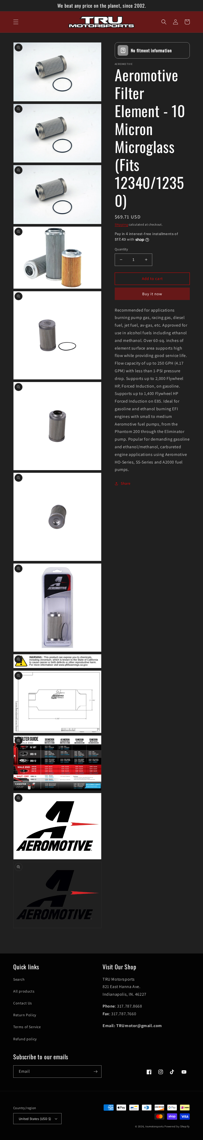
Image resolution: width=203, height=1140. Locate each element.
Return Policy (24, 1015)
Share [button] (126, 483)
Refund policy (25, 1039)
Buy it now (152, 293)
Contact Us (22, 1003)
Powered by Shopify (177, 1126)
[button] (16, 22)
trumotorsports (154, 1126)
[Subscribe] (95, 1071)
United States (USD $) (35, 1119)
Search (19, 979)
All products (23, 991)
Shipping (121, 224)
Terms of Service (27, 1026)
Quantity (121, 249)
